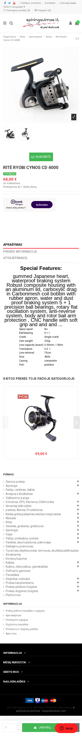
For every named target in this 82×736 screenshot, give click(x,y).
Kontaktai (50, 3)
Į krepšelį (45, 727)
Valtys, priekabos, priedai (22, 538)
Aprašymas (12, 245)
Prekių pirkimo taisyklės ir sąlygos (25, 610)
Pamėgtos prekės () (18, 10)
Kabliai (10, 562)
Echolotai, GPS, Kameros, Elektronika (30, 502)
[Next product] (78, 38)
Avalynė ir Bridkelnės (19, 494)
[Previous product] (76, 38)
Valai (9, 534)
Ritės (9, 522)
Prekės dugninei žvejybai (22, 591)
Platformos (13, 595)
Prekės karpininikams (20, 583)
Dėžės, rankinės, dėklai (20, 489)
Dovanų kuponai (16, 558)
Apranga (11, 485)
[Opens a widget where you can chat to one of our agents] (66, 728)
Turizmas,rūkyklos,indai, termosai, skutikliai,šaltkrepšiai (42, 550)
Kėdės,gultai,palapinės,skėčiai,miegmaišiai (33, 514)
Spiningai (12, 530)
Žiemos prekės (15, 481)
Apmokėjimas (13, 615)
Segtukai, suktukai (18, 578)
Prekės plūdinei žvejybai (21, 587)
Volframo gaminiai (18, 570)
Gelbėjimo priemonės (19, 546)
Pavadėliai (12, 574)
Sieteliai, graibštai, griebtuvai (25, 526)
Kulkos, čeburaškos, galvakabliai (27, 566)
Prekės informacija (20, 251)
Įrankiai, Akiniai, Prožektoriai (24, 510)
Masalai (11, 518)
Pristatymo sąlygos (17, 619)
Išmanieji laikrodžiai (18, 506)
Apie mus (11, 633)
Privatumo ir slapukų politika (22, 629)
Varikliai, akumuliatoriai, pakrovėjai (28, 542)
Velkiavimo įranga (17, 498)
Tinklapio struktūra (30, 3)
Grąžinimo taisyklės (17, 624)
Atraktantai (13, 554)
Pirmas (8, 474)
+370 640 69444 (67, 3)
